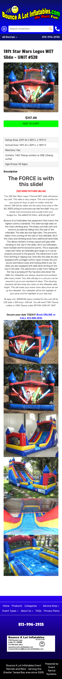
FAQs (38, 610)
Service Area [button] (50, 605)
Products (17, 605)
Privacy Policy (52, 610)
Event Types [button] (9, 610)
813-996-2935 (51, 37)
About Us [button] (26, 610)
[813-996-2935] (57, 28)
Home (6, 605)
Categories (31, 605)
